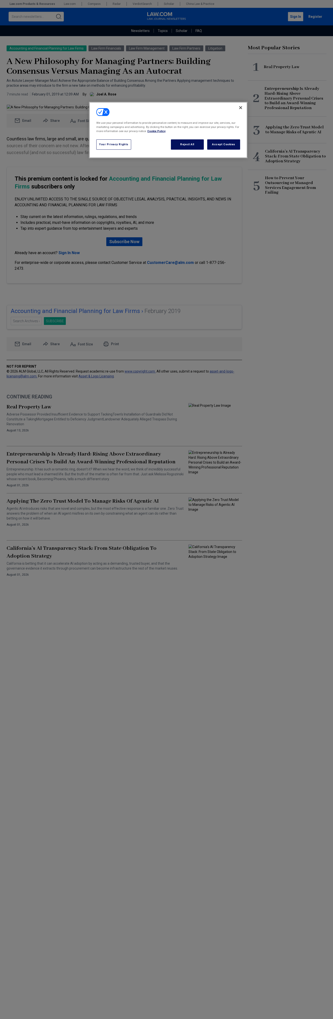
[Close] (240, 107)
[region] (168, 130)
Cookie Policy (156, 131)
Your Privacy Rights (113, 144)
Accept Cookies (223, 144)
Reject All (187, 144)
